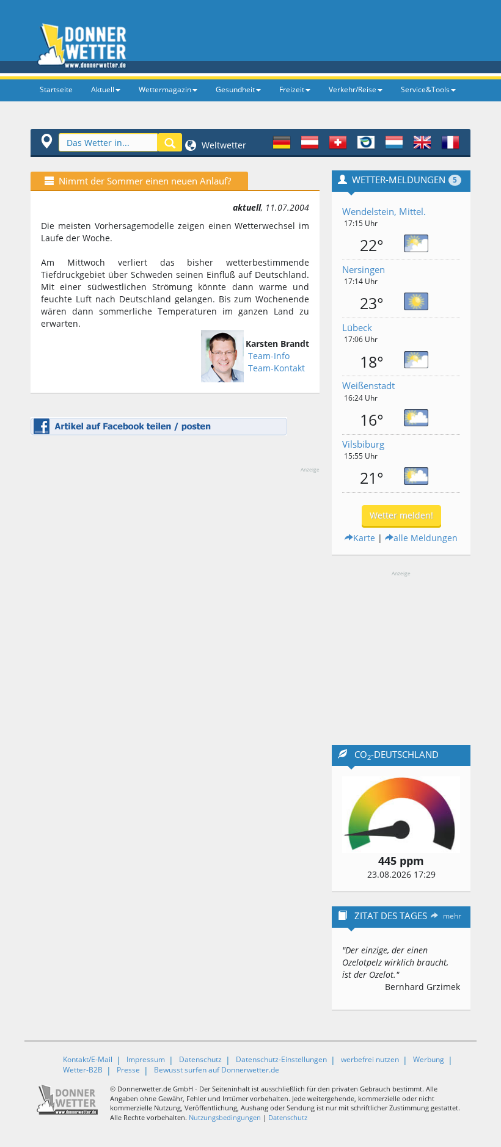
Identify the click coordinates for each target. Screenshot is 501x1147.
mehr (452, 916)
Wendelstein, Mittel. (384, 211)
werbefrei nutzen (370, 1059)
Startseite (56, 89)
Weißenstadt (368, 385)
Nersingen (363, 269)
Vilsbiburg (363, 444)
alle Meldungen (425, 538)
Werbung (428, 1059)
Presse (128, 1070)
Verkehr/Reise (352, 89)
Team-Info (269, 356)
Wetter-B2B (83, 1070)
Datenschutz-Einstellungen (281, 1059)
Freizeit (291, 89)
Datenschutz (200, 1059)
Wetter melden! (401, 515)
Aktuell (102, 89)
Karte (364, 538)
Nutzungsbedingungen (225, 1117)
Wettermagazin (165, 89)
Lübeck (357, 327)
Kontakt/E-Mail (87, 1059)
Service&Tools (425, 89)
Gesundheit (235, 89)
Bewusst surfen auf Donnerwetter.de (216, 1070)
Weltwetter (222, 145)
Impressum (145, 1059)
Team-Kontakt (276, 368)
